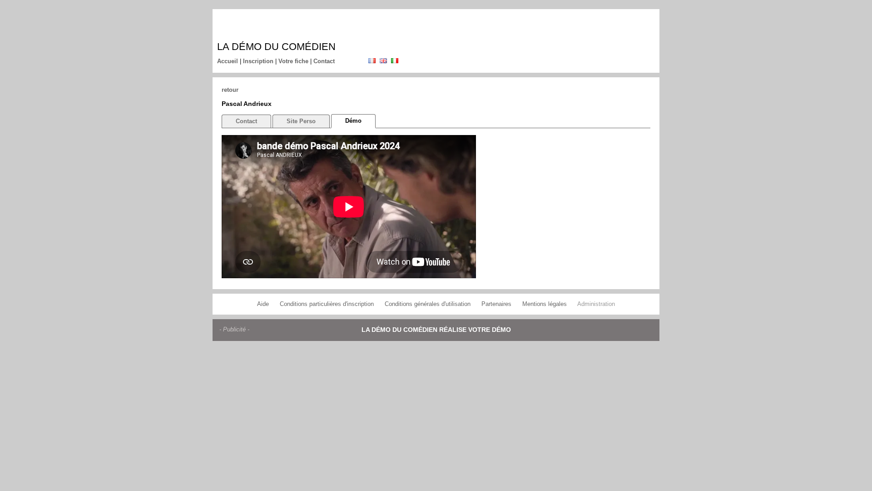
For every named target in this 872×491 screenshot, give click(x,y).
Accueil (227, 61)
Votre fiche (293, 61)
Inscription (258, 61)
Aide (263, 304)
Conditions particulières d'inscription (327, 304)
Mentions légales (544, 304)
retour (230, 89)
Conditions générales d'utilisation (428, 304)
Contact (324, 61)
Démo (353, 120)
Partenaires (496, 304)
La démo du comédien (276, 46)
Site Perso (301, 121)
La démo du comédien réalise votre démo (436, 329)
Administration (596, 304)
